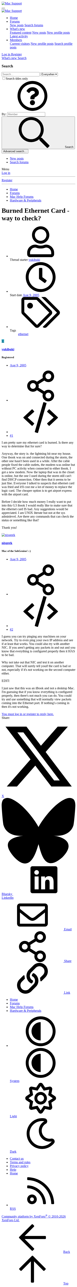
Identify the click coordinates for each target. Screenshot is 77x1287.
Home (14, 18)
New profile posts (58, 32)
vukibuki (34, 259)
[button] (32, 110)
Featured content (20, 32)
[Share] (40, 400)
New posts (17, 25)
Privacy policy (19, 1166)
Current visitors (20, 43)
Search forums (33, 25)
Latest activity (19, 36)
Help (13, 1169)
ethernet (23, 334)
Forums (15, 21)
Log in (6, 173)
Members (16, 40)
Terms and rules (20, 1162)
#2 (11, 629)
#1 (11, 435)
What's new (17, 29)
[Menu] (3, 8)
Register (7, 180)
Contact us (17, 1158)
